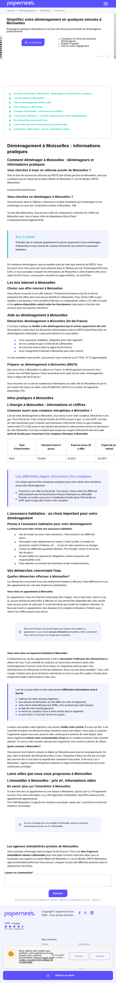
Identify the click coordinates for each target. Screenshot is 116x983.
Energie (45, 944)
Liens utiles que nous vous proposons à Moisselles (40, 124)
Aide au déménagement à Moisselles (33, 102)
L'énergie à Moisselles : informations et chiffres (38, 111)
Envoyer (58, 893)
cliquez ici (96, 900)
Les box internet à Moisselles (29, 98)
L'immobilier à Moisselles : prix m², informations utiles (41, 129)
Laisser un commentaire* (19, 872)
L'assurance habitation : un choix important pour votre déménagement (50, 116)
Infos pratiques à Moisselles (28, 107)
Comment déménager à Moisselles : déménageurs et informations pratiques (53, 93)
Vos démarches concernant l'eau (30, 120)
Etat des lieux (84, 944)
